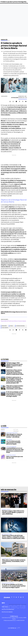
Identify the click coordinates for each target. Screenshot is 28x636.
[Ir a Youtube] (21, 597)
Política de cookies (7, 612)
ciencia (11, 325)
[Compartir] (13, 101)
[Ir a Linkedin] (16, 597)
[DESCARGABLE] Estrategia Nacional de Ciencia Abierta (14, 312)
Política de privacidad (8, 609)
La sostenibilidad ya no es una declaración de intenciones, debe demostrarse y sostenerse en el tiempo (15, 450)
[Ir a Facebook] (12, 597)
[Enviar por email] (10, 101)
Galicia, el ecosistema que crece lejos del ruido (14, 457)
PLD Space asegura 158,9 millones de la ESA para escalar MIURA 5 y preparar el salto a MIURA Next (14, 365)
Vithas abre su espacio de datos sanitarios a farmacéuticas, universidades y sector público (14, 387)
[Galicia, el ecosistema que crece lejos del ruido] (3, 457)
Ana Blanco (4, 96)
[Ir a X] (14, 597)
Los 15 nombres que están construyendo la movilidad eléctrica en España (13, 442)
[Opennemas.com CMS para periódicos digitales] (14, 627)
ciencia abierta (5, 327)
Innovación (4, 39)
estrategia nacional (20, 325)
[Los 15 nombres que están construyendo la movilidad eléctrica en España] (3, 441)
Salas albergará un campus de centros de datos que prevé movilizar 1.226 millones (14, 435)
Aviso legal (5, 606)
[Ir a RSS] (23, 597)
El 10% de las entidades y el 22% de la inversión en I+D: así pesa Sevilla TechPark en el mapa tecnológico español (14, 394)
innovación (4, 325)
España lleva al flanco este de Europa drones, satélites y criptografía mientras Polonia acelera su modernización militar (15, 372)
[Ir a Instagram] (18, 597)
